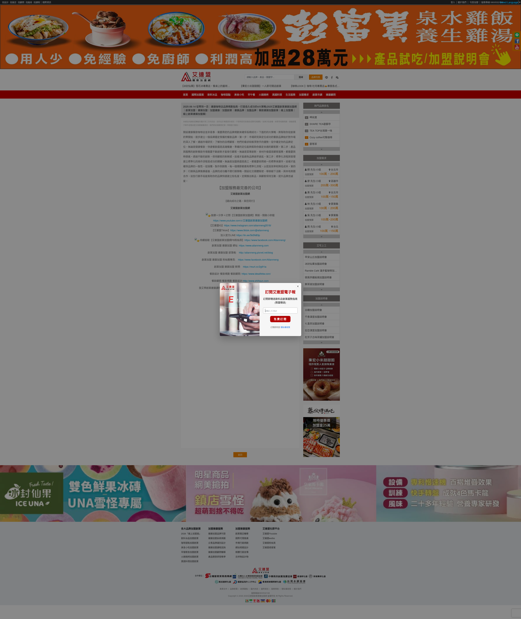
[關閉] (298, 286)
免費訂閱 (280, 319)
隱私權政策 (285, 327)
